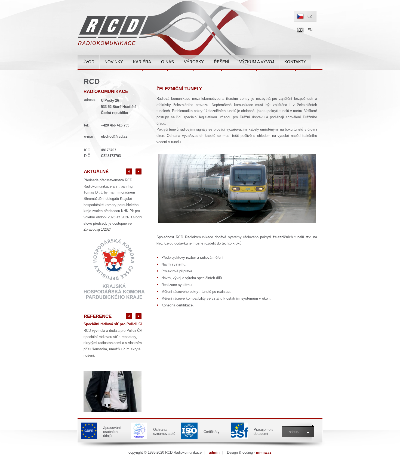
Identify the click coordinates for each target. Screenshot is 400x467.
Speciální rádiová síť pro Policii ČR (113, 324)
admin (214, 452)
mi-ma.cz (264, 452)
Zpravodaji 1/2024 (98, 229)
